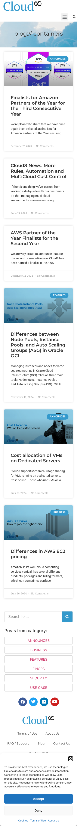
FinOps (39, 669)
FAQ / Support (18, 743)
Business (38, 650)
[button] (70, 759)
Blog (41, 743)
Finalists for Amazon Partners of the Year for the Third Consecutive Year (38, 106)
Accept (38, 799)
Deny (38, 811)
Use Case (38, 687)
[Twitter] (33, 701)
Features (38, 659)
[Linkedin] (44, 701)
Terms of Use (38, 820)
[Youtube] (54, 701)
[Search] (67, 616)
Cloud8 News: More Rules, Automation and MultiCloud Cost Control (38, 171)
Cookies (23, 820)
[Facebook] (22, 701)
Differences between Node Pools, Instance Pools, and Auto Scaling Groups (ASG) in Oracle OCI (38, 345)
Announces (39, 640)
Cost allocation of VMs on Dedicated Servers (36, 458)
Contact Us (61, 743)
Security (38, 678)
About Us (53, 820)
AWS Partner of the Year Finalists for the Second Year (34, 238)
